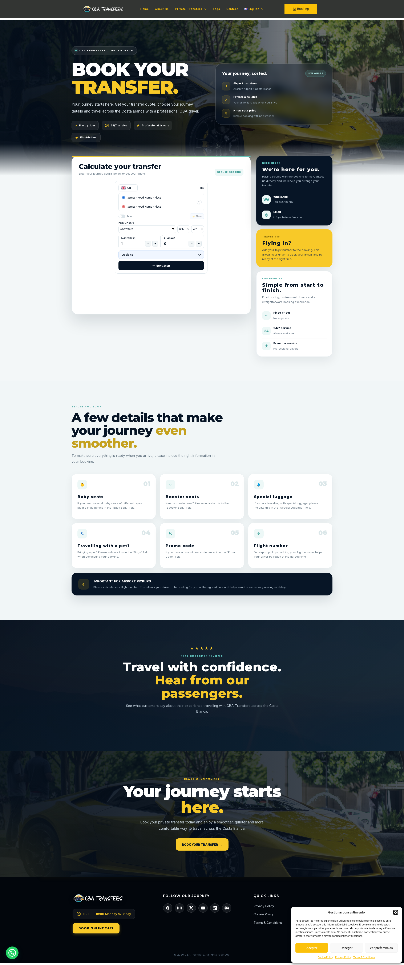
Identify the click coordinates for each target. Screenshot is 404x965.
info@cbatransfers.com (288, 217)
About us (162, 9)
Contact (232, 9)
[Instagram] (179, 908)
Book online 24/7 (96, 928)
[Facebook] (167, 908)
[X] (191, 908)
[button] (395, 912)
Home (144, 9)
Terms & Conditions (364, 957)
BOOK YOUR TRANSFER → (202, 844)
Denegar (346, 948)
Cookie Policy (325, 957)
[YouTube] (203, 908)
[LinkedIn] (214, 908)
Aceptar (311, 948)
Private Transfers (188, 9)
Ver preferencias (381, 948)
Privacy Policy (343, 957)
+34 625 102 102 (283, 202)
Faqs (216, 9)
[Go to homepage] (111, 901)
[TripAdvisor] (226, 908)
